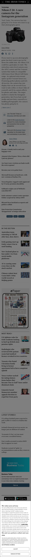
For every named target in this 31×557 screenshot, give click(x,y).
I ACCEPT (15, 549)
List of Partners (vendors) (8, 544)
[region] (15, 529)
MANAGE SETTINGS (15, 554)
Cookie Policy (24, 524)
